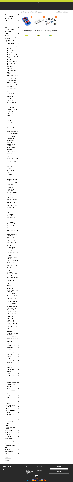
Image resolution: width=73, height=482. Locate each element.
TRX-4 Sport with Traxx (12, 54)
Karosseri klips (9, 421)
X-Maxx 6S (9, 174)
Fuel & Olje (8, 408)
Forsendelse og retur (66, 0)
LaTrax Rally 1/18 (11, 151)
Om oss (55, 0)
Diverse (7, 425)
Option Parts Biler (9, 430)
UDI (7, 401)
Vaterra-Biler (9, 356)
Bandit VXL (9, 115)
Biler (6, 20)
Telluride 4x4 (10, 149)
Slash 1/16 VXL (10, 104)
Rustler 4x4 (9, 129)
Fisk (5, 14)
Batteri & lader (8, 31)
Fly (5, 22)
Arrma (8, 343)
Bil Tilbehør (8, 434)
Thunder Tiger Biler (11, 390)
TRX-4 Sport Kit (10, 59)
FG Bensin (8, 416)
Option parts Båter (9, 438)
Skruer (7, 419)
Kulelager (8, 412)
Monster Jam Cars (11, 142)
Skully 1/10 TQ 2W (11, 147)
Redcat (8, 403)
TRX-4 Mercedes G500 (12, 47)
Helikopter (7, 24)
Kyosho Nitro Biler (11, 352)
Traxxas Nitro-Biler (11, 345)
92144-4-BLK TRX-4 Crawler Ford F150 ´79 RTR (12, 280)
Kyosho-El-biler (10, 351)
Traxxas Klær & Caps (10, 445)
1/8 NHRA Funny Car (11, 165)
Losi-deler (9, 388)
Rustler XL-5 (10, 124)
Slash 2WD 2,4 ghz (11, 82)
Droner (6, 25)
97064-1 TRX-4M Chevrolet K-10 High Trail (11, 298)
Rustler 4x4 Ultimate (12, 127)
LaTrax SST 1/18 (10, 153)
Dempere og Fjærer (10, 410)
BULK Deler (8, 447)
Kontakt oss (51, 0)
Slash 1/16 (9, 106)
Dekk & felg (7, 449)
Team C (8, 379)
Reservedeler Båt (9, 436)
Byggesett (7, 35)
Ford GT (9, 98)
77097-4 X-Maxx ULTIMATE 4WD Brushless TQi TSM (11, 222)
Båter (6, 27)
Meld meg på (59, 471)
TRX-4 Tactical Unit (11, 50)
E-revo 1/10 (9, 168)
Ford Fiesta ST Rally (11, 88)
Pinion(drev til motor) (11, 414)
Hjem (22, 11)
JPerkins (8, 397)
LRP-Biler (9, 386)
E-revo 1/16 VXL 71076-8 (12, 100)
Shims (7, 423)
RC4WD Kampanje (9, 16)
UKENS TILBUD (8, 18)
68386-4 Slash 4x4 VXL (12, 205)
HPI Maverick (10, 371)
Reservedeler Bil (9, 38)
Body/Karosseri (8, 432)
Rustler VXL (9, 122)
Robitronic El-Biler (11, 384)
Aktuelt (38, 467)
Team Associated (10, 377)
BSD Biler (9, 364)
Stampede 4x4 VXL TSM (12, 131)
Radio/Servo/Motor (9, 29)
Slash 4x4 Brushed (11, 78)
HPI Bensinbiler (10, 369)
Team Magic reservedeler (12, 382)
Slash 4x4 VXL (10, 68)
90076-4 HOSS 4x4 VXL (12, 260)
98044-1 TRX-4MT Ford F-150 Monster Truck (36, 12)
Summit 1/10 (10, 66)
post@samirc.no (28, 473)
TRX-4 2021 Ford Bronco (12, 61)
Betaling (58, 0)
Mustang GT (10, 96)
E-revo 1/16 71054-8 (11, 102)
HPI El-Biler (9, 365)
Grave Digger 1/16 (11, 111)
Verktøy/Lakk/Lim (9, 451)
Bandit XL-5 (10, 117)
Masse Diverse (8, 453)
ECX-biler (9, 393)
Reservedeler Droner (10, 443)
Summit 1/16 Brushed (12, 109)
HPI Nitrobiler (10, 367)
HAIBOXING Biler (10, 360)
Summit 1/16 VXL (11, 107)
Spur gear (8, 417)
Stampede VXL (10, 138)
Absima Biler (9, 392)
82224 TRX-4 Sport (11, 229)
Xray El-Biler (9, 373)
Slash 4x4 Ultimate (11, 70)
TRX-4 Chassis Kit (11, 52)
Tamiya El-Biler (10, 347)
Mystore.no (16, 467)
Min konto (48, 0)
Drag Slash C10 (10, 86)
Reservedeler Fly (9, 440)
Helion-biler (9, 362)
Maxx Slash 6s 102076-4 (12, 315)
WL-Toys (9, 358)
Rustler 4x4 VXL (10, 126)
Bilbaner (7, 33)
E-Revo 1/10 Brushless (12, 166)
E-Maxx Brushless (11, 170)
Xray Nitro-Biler (10, 375)
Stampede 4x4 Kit (11, 136)
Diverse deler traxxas (12, 45)
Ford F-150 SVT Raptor (12, 84)
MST (8, 399)
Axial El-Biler (9, 349)
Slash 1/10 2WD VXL (11, 80)
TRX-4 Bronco (10, 48)
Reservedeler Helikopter (10, 442)
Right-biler (9, 395)
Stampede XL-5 (10, 140)
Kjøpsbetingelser (61, 0)
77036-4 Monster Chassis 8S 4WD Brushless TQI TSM (11, 216)
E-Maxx (9, 172)
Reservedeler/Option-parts (11, 37)
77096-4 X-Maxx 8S (11, 219)
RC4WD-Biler (10, 354)
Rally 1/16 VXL (10, 113)
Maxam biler (9, 380)
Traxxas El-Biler (10, 43)
